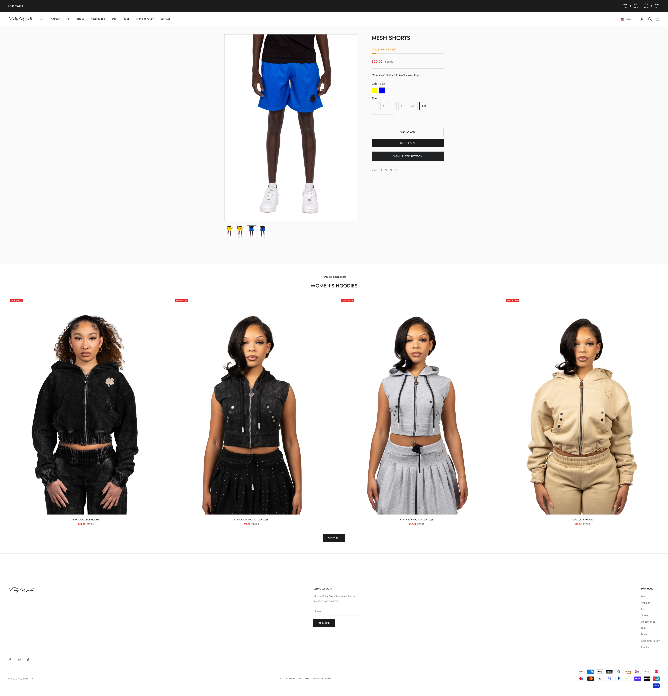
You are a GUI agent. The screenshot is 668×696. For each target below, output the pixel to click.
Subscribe (324, 623)
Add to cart (408, 132)
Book (126, 19)
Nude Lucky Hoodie (582, 519)
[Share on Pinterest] (391, 170)
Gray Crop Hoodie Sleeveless (416, 519)
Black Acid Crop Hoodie (86, 519)
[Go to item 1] (229, 232)
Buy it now (407, 143)
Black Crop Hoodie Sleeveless (251, 519)
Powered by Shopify (321, 678)
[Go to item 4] (263, 232)
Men (42, 19)
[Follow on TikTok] (28, 659)
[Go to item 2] (240, 232)
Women (55, 19)
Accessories (98, 19)
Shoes (80, 19)
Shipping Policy (145, 19)
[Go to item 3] (251, 232)
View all (334, 538)
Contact (165, 19)
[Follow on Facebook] (10, 659)
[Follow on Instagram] (19, 659)
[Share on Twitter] (386, 170)
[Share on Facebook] (381, 170)
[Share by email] (396, 170)
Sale (114, 19)
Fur (68, 19)
